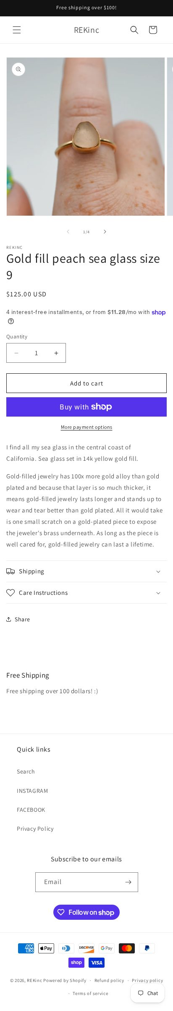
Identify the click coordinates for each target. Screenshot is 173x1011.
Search (26, 771)
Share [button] (22, 619)
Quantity (16, 336)
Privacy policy (147, 980)
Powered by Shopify (64, 980)
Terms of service (90, 993)
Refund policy (109, 980)
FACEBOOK (31, 809)
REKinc (34, 980)
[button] (17, 30)
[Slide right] (105, 231)
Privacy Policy (35, 828)
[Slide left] (68, 231)
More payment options (87, 427)
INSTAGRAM (32, 791)
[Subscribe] (128, 882)
